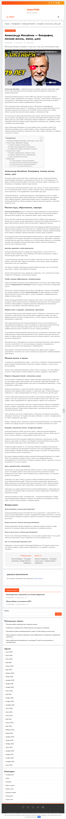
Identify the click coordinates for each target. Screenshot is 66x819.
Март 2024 (9, 726)
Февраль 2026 (10, 673)
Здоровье (8, 782)
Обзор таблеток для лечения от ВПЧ (18, 601)
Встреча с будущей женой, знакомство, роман (22, 153)
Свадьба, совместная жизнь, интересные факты (23, 155)
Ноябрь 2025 (9, 684)
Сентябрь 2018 (10, 761)
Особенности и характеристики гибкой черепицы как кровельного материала (27, 628)
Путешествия (9, 796)
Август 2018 (9, 765)
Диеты (7, 778)
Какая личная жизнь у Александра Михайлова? (24, 164)
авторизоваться (38, 578)
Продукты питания (11, 792)
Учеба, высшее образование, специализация (22, 147)
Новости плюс (10, 789)
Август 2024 (9, 708)
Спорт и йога (9, 799)
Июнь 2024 (9, 715)
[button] (40, 138)
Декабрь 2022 (10, 751)
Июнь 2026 (9, 659)
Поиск (6, 611)
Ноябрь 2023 (9, 740)
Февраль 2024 (10, 730)
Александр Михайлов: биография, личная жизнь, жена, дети (24, 141)
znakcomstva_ (11, 604)
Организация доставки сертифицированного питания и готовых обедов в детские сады (30, 631)
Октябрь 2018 (10, 758)
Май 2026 (9, 662)
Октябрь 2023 (10, 744)
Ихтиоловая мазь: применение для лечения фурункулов (25, 594)
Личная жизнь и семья (13, 151)
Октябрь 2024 (10, 701)
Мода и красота (10, 785)
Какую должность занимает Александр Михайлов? (25, 162)
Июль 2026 (9, 655)
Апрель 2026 (9, 666)
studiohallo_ (9, 43)
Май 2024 (9, 719)
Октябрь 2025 (10, 687)
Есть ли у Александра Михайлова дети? (23, 166)
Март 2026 (9, 670)
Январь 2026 (9, 677)
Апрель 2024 (9, 723)
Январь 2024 (9, 733)
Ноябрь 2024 (9, 698)
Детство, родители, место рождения (19, 145)
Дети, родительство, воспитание (18, 157)
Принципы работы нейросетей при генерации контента (21, 624)
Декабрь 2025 (10, 680)
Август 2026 (9, 652)
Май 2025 (8, 694)
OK (39, 817)
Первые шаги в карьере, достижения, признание (23, 149)
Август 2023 (9, 747)
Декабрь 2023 (10, 737)
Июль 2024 (9, 712)
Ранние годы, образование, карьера (17, 143)
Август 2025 (9, 691)
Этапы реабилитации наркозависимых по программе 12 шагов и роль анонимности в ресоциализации (30, 641)
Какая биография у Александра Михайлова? (23, 160)
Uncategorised (10, 31)
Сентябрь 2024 (10, 705)
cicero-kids (33, 9)
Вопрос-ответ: (11, 159)
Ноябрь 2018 (9, 754)
